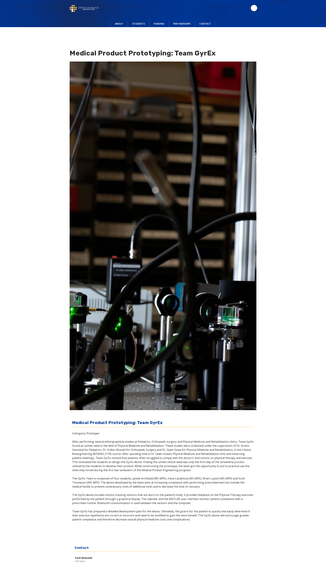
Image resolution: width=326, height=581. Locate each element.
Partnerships (182, 23)
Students (138, 23)
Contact (205, 23)
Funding (159, 23)
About (119, 23)
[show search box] (254, 8)
